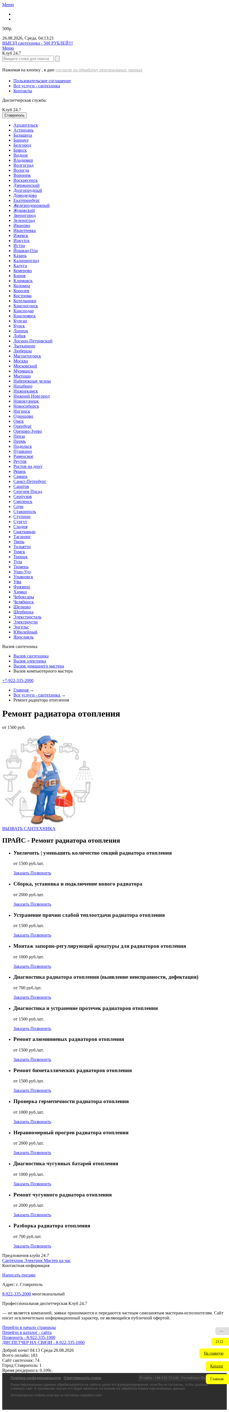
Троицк (20, 556)
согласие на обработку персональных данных (99, 69)
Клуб (11, 109)
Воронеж (22, 175)
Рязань (19, 471)
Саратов (21, 486)
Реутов (20, 461)
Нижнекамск (25, 391)
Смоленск (22, 501)
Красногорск (25, 305)
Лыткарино (24, 346)
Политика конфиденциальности (36, 1378)
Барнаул (20, 140)
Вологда (21, 170)
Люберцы (22, 351)
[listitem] (13, 1260)
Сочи (18, 506)
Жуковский (24, 210)
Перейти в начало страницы (29, 1327)
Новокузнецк (26, 401)
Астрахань (23, 130)
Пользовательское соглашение (42, 80)
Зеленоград (24, 220)
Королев (21, 290)
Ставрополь (24, 511)
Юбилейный (25, 632)
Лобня (19, 335)
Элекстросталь (27, 617)
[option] (120, 125)
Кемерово (22, 270)
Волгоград (23, 165)
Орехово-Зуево (27, 431)
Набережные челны (32, 381)
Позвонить (40, 873)
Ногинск (21, 411)
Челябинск (23, 601)
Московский (25, 366)
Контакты (22, 90)
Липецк (20, 330)
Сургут (20, 521)
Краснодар (23, 310)
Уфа (17, 581)
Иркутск (21, 240)
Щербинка (23, 612)
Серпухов (22, 496)
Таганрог (22, 536)
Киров (19, 275)
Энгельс (21, 627)
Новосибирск (26, 406)
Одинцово (23, 416)
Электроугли (25, 622)
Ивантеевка (24, 230)
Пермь (19, 441)
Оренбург (22, 426)
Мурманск (23, 371)
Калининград (26, 260)
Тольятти (22, 546)
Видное (20, 155)
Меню (8, 4)
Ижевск (20, 235)
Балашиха (22, 135)
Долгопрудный (27, 190)
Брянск (20, 150)
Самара (20, 476)
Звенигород (24, 215)
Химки (20, 591)
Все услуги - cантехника (36, 85)
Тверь (18, 541)
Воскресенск (25, 180)
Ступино (21, 516)
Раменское (23, 456)
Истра (19, 245)
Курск (19, 325)
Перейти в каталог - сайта (27, 1332)
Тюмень (20, 566)
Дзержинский (26, 185)
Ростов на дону (27, 466)
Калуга (20, 265)
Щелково (22, 607)
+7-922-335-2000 (18, 680)
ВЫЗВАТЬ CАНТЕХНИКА (29, 828)
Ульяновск (23, 576)
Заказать (21, 873)
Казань (20, 255)
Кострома (22, 295)
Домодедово (25, 195)
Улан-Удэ (22, 571)
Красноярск (24, 315)
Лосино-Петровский (33, 341)
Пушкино (22, 451)
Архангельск (25, 125)
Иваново (21, 225)
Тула (17, 561)
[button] (214, 1353)
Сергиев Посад (27, 491)
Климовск (23, 280)
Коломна (21, 285)
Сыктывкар (24, 531)
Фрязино (21, 586)
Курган (20, 320)
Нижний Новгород (31, 396)
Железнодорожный (31, 205)
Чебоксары (23, 596)
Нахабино (22, 386)
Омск (18, 421)
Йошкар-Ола (25, 250)
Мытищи (22, 376)
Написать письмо (18, 1275)
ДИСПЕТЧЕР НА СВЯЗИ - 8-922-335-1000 (43, 1342)
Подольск (22, 446)
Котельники (24, 300)
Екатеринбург (26, 200)
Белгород (22, 145)
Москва (20, 361)
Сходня (20, 526)
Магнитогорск (27, 356)
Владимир (23, 160)
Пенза (19, 436)
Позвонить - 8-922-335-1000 (28, 1337)
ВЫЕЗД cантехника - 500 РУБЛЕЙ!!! (37, 43)
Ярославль (23, 637)
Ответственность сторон (82, 1378)
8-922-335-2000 (16, 1294)
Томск (19, 551)
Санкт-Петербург (29, 481)
